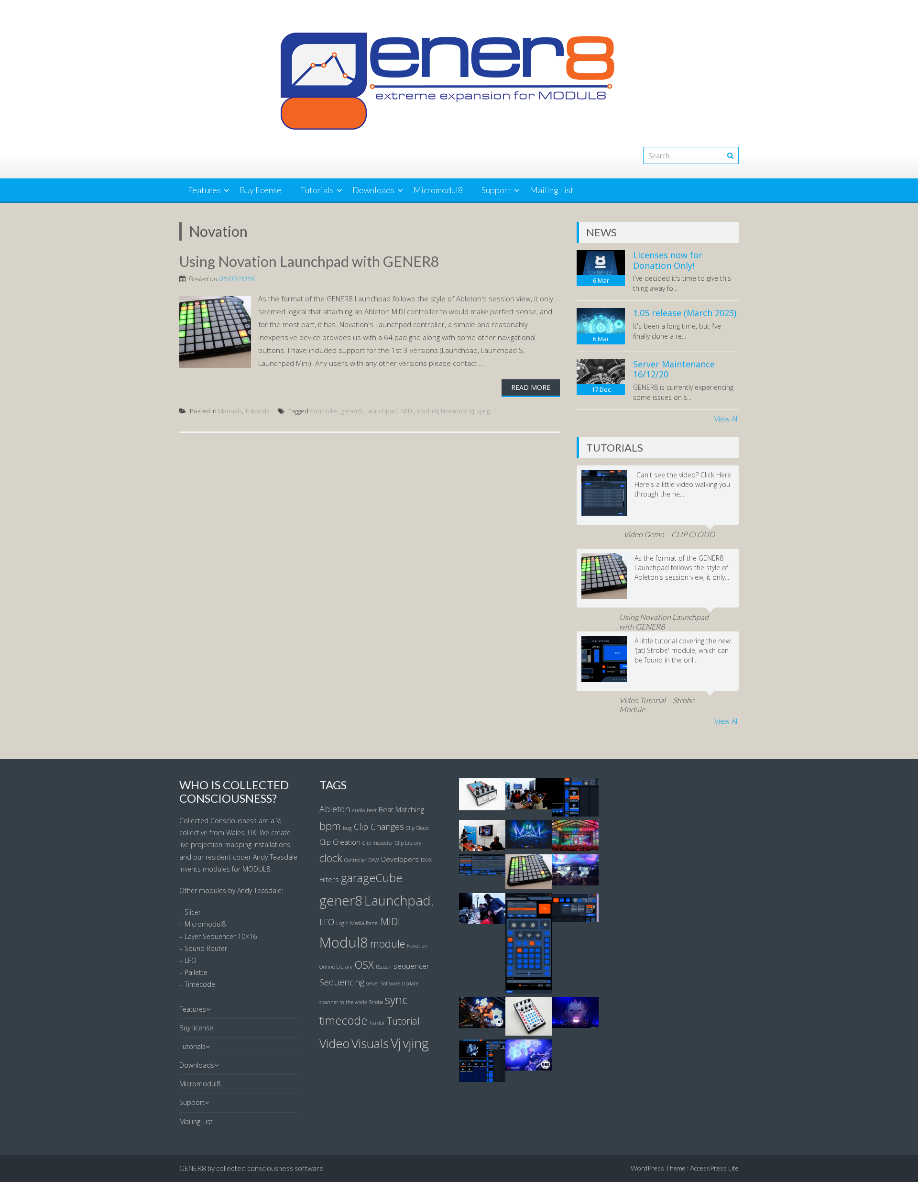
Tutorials (317, 190)
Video (334, 1043)
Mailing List (552, 190)
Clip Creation (340, 842)
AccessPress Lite (714, 1168)
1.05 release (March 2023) (684, 313)
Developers (400, 859)
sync (396, 999)
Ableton (334, 809)
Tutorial (403, 1020)
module (387, 943)
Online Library (335, 966)
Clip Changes (379, 826)
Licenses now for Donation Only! (667, 260)
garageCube (371, 877)
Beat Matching (401, 809)
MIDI (407, 411)
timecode (343, 1020)
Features (204, 190)
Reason (384, 966)
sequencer (411, 966)
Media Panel (364, 923)
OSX (364, 964)
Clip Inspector (377, 843)
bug (347, 828)
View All (726, 418)
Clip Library (408, 843)
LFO (326, 922)
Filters (329, 879)
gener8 (351, 411)
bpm (330, 825)
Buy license (261, 190)
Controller (324, 411)
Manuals (230, 411)
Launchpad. (381, 411)
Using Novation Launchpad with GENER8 (309, 261)
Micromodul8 (438, 190)
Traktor (377, 1022)
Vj (471, 411)
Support (496, 190)
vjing (483, 411)
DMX (426, 860)
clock (330, 858)
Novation (453, 411)
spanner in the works (343, 1002)
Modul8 (427, 411)
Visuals (370, 1043)
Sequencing (341, 982)
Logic (342, 923)
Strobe (376, 1002)
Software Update (399, 983)
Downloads (373, 190)
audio (358, 810)
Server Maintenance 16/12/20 (674, 369)
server (372, 983)
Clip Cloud (417, 828)
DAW (373, 860)
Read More (530, 387)
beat (372, 810)
